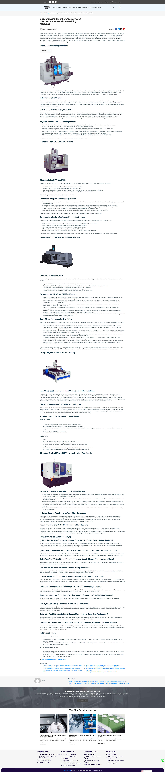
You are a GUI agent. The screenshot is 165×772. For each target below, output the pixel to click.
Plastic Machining (114, 683)
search (123, 683)
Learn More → (43, 744)
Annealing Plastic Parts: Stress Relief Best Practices (110, 736)
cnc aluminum (119, 681)
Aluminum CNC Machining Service (91, 681)
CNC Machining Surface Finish (83, 683)
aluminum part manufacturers (107, 681)
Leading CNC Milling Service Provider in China (53, 659)
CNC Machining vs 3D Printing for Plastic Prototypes (81, 736)
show (49, 50)
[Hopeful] (47, 7)
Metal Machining (101, 683)
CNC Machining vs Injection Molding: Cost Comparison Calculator (53, 736)
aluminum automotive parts (75, 681)
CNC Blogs (46, 13)
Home (41, 13)
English (144, 770)
